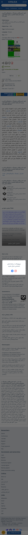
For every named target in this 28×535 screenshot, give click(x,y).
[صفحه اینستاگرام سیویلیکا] (15, 271)
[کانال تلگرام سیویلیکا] (12, 271)
